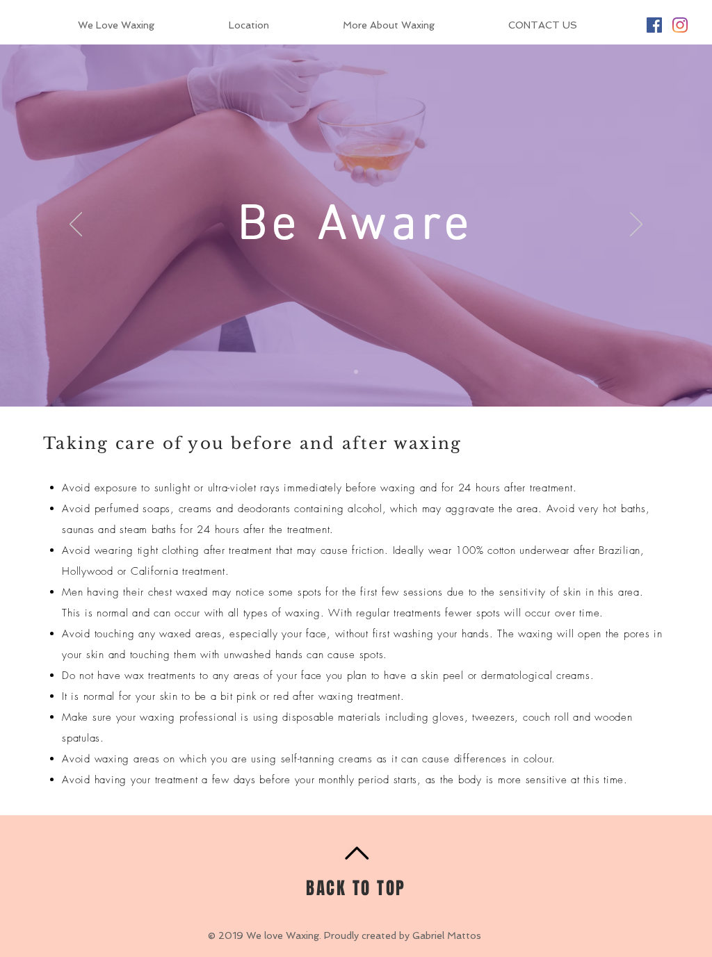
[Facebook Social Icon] (654, 25)
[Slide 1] (356, 372)
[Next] (636, 225)
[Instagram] (680, 25)
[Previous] (76, 225)
